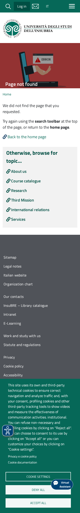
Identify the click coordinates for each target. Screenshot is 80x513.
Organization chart (18, 284)
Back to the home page (27, 137)
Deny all (38, 489)
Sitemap (10, 257)
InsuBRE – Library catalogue (26, 305)
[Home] (38, 28)
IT (47, 6)
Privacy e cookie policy (22, 456)
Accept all (38, 503)
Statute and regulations (22, 344)
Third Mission (22, 200)
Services (18, 219)
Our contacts (14, 296)
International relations (30, 210)
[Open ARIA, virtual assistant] (62, 484)
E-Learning (12, 323)
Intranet (10, 314)
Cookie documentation (22, 462)
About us (18, 171)
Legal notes (12, 266)
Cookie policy (14, 366)
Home (7, 94)
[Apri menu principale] (73, 6)
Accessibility (13, 375)
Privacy (9, 357)
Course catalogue (26, 181)
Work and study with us (22, 335)
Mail (35, 6)
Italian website (15, 275)
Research (19, 190)
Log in (21, 6)
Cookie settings (38, 476)
